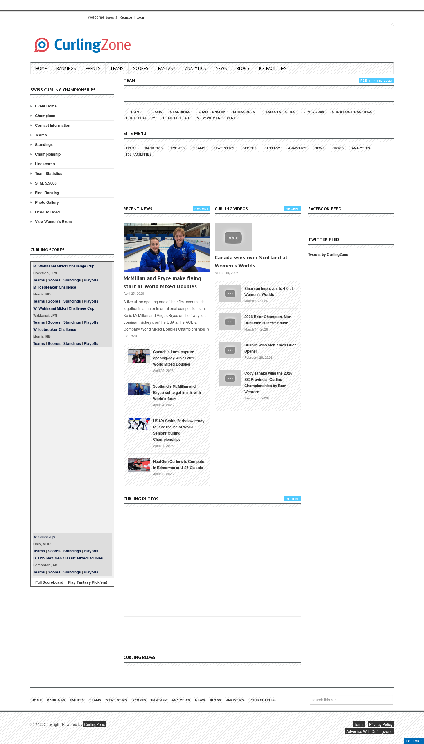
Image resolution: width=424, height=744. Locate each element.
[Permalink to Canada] (139, 355)
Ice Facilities (272, 68)
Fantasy (166, 68)
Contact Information (52, 125)
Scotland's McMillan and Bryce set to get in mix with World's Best (177, 392)
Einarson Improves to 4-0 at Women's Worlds (268, 291)
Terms (359, 724)
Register (126, 17)
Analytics (195, 68)
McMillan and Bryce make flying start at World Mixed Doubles (162, 282)
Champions (45, 115)
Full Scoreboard (49, 582)
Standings (44, 144)
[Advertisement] (72, 440)
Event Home (46, 106)
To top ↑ (414, 741)
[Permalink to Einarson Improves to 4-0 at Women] (230, 292)
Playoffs (91, 280)
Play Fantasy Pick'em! (87, 582)
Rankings (66, 68)
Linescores (45, 164)
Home (41, 68)
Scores (140, 68)
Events (93, 68)
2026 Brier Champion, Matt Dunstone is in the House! (267, 320)
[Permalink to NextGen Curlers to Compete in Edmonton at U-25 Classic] (139, 464)
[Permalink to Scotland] (139, 388)
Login (140, 17)
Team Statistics (48, 173)
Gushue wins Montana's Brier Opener (270, 348)
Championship (48, 154)
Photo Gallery (47, 202)
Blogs (243, 68)
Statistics (223, 148)
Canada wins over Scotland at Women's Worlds (251, 261)
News (221, 68)
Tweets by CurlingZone (328, 254)
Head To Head (47, 212)
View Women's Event (53, 221)
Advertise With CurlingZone (369, 731)
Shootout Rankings (352, 111)
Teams (117, 68)
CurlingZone (94, 724)
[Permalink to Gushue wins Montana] (230, 349)
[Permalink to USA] (139, 423)
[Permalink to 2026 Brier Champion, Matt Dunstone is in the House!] (230, 320)
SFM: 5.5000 (46, 183)
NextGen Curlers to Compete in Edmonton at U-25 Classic (178, 464)
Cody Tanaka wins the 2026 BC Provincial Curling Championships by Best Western (268, 382)
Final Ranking (47, 192)
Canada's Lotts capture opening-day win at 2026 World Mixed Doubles (174, 358)
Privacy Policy (381, 724)
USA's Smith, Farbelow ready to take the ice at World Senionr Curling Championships (179, 430)
